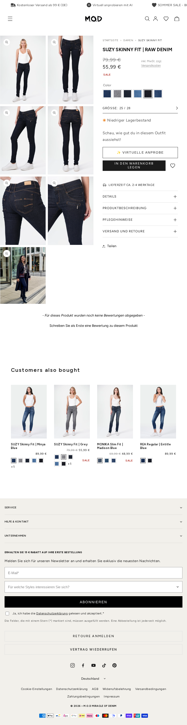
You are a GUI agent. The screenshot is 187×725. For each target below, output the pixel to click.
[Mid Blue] (158, 93)
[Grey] (117, 93)
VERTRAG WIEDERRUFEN (93, 649)
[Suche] (147, 18)
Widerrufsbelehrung (117, 689)
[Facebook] (83, 665)
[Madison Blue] (100, 460)
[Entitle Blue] (143, 460)
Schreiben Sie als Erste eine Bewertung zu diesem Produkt (93, 326)
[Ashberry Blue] (137, 93)
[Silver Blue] (106, 460)
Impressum (112, 696)
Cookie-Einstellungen (36, 689)
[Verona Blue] (150, 460)
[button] (12, 18)
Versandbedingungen (150, 689)
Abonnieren (93, 602)
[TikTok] (103, 665)
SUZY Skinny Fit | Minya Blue (28, 446)
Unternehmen (15, 535)
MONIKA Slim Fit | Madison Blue (110, 446)
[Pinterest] (114, 665)
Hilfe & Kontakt (17, 521)
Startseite (111, 40)
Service (11, 507)
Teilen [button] (112, 246)
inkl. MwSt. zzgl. (151, 63)
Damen (128, 40)
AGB (95, 689)
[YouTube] (93, 665)
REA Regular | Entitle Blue (155, 446)
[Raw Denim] (148, 93)
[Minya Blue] (107, 93)
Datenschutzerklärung (52, 613)
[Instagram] (72, 665)
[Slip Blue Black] (127, 93)
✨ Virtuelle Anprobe (140, 152)
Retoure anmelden (93, 636)
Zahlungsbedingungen (83, 696)
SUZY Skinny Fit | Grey (71, 444)
